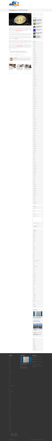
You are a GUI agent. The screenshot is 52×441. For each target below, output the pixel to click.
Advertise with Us (35, 349)
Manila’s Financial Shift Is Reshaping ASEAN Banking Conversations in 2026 (18, 51)
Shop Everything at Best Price (36, 321)
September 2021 (34, 150)
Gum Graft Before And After (36, 260)
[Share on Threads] (21, 54)
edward (38, 318)
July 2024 (34, 88)
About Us (34, 343)
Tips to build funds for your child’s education (12, 68)
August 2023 (34, 108)
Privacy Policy (34, 346)
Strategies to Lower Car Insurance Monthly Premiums (20, 68)
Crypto (34, 242)
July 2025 (34, 66)
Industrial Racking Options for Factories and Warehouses (39, 23)
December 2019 (34, 188)
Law (33, 271)
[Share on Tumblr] (19, 54)
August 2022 (34, 130)
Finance (34, 251)
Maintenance (34, 275)
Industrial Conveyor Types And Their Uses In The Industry (37, 334)
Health (33, 262)
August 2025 (34, 64)
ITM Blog (13, 439)
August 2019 (34, 195)
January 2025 (34, 77)
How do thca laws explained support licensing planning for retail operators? (38, 37)
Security (34, 284)
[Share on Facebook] (11, 54)
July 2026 (34, 44)
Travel (33, 302)
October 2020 (34, 170)
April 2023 (34, 115)
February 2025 (34, 75)
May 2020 (34, 179)
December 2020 (34, 166)
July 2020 (34, 175)
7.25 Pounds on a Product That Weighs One (39, 29)
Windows (34, 304)
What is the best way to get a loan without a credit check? (27, 68)
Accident (34, 233)
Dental (33, 244)
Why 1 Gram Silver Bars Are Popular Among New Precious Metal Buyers (39, 20)
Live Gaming (34, 273)
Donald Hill (14, 26)
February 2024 (34, 97)
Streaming (34, 293)
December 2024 (34, 79)
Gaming (34, 255)
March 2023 (34, 117)
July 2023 (34, 110)
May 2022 (34, 135)
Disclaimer (12, 434)
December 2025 (34, 57)
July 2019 (34, 197)
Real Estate (34, 280)
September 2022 (34, 128)
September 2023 (34, 106)
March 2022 (34, 139)
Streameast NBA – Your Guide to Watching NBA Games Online (39, 27)
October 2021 (34, 148)
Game (33, 253)
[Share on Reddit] (18, 54)
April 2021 (34, 159)
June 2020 (34, 177)
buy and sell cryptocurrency (19, 30)
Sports (34, 291)
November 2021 (34, 146)
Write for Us (12, 435)
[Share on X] (12, 54)
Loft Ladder (34, 231)
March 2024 (34, 95)
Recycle (34, 282)
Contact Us (11, 433)
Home (33, 264)
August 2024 (34, 86)
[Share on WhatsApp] (15, 54)
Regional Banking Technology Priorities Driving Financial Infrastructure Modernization (19, 52)
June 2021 (34, 155)
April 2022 (34, 137)
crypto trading (16, 38)
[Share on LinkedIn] (14, 54)
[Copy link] (22, 54)
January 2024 (34, 99)
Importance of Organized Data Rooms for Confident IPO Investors (39, 33)
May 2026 (34, 48)
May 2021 (34, 157)
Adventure (34, 235)
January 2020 (34, 186)
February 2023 (34, 119)
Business (34, 240)
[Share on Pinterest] (16, 54)
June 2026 (34, 46)
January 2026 (34, 55)
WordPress (42, 439)
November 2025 (34, 59)
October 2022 (34, 126)
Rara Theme (37, 439)
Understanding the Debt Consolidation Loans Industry (37, 329)
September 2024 (34, 84)
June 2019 (34, 199)
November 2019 (34, 190)
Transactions (34, 300)
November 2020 (34, 168)
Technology (34, 295)
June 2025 (34, 68)
